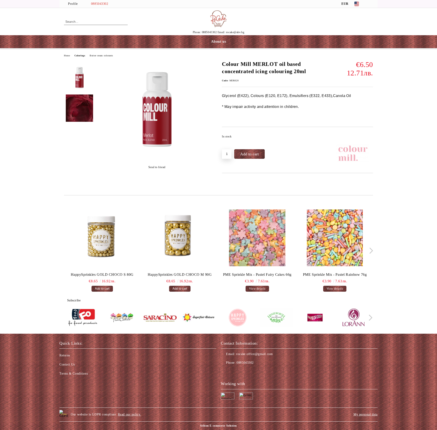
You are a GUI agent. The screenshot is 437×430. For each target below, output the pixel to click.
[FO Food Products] (82, 318)
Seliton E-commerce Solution (218, 425)
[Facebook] (370, 3)
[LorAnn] (353, 318)
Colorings (79, 55)
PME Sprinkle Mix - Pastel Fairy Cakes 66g (257, 274)
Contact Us (67, 364)
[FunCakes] (121, 318)
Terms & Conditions (73, 373)
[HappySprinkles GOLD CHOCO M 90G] (179, 237)
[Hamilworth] (276, 318)
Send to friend (156, 167)
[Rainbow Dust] (314, 318)
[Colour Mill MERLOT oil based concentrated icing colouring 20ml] (157, 156)
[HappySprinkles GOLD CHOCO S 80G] (102, 237)
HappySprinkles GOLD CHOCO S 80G (102, 274)
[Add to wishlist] (369, 138)
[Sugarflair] (198, 318)
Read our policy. (129, 414)
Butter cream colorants (101, 55)
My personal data (365, 414)
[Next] (370, 251)
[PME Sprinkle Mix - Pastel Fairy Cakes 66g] (257, 237)
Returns (64, 355)
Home (67, 55)
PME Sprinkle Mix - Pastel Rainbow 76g (335, 274)
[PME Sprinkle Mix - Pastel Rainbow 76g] (334, 237)
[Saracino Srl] (160, 318)
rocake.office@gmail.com (254, 354)
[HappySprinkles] (237, 318)
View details (257, 288)
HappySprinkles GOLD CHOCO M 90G (180, 274)
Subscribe (74, 300)
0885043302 (99, 3)
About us (218, 41)
